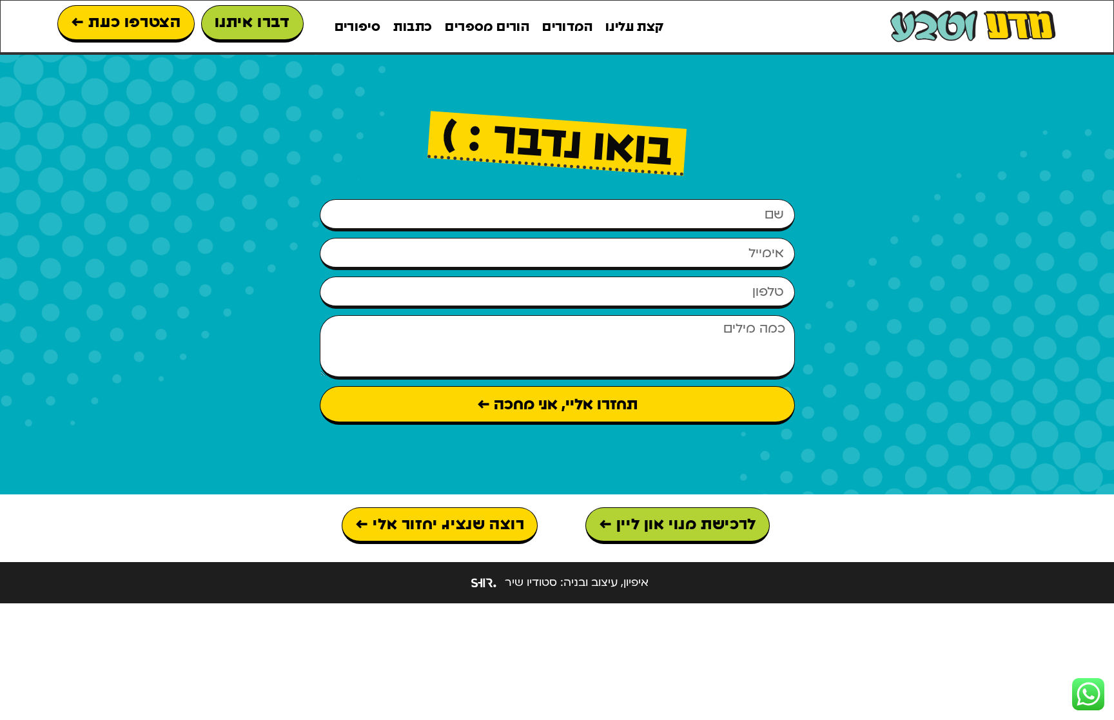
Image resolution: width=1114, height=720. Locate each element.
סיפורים (358, 26)
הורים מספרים (487, 26)
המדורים (567, 26)
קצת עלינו (634, 26)
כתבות (412, 26)
